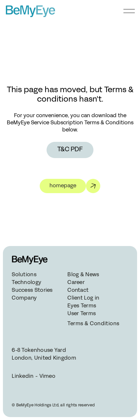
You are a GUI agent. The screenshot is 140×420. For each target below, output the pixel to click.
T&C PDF (70, 150)
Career (76, 282)
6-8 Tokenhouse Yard (39, 350)
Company (24, 298)
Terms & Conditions (92, 324)
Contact (78, 290)
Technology (26, 282)
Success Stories (32, 290)
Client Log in (83, 298)
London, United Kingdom (44, 358)
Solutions (24, 275)
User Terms (81, 314)
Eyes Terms (81, 306)
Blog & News (83, 275)
